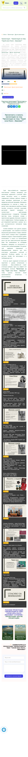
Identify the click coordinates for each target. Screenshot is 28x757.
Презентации (11, 34)
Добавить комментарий (13, 676)
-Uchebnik (8, 3)
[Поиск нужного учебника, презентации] (24, 7)
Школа (4, 34)
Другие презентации (19, 34)
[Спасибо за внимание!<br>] (14, 600)
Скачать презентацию (8, 97)
